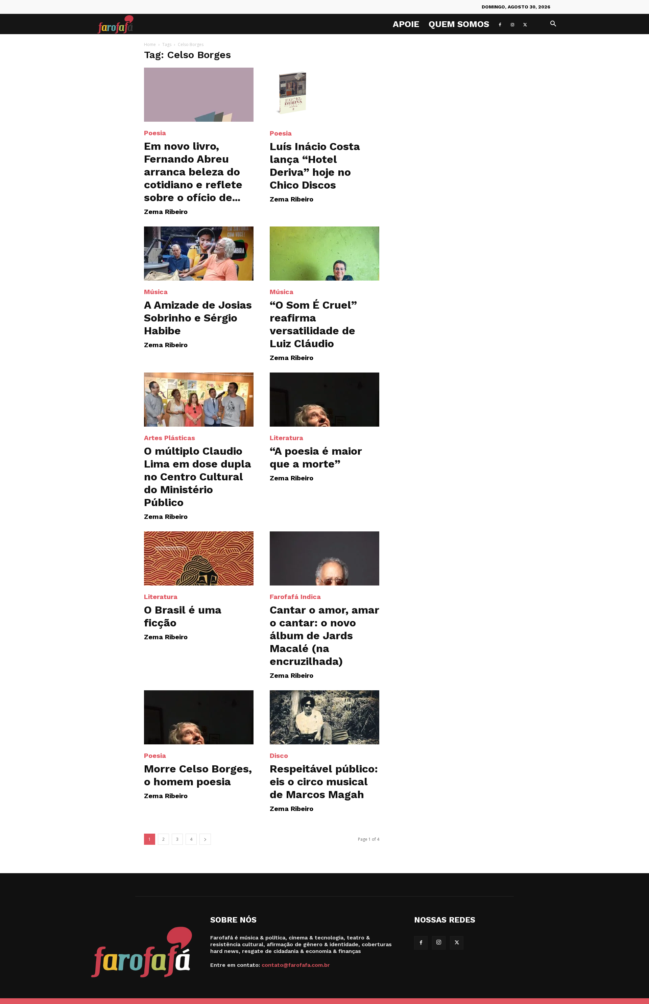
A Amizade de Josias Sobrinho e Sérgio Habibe (198, 317)
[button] (553, 24)
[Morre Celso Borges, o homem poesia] (199, 717)
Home (150, 44)
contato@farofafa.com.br (296, 965)
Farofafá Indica (295, 597)
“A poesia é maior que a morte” (316, 457)
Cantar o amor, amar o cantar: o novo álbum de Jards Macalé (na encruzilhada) (324, 635)
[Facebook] (500, 24)
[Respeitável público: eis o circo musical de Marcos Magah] (324, 717)
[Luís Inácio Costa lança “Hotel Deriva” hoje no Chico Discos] (324, 95)
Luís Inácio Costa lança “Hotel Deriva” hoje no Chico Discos (315, 165)
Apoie (406, 24)
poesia (155, 133)
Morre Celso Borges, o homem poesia (198, 775)
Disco (279, 755)
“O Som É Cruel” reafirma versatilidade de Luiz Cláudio (313, 324)
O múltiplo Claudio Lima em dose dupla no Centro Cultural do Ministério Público (197, 477)
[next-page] (205, 839)
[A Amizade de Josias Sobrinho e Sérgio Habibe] (199, 253)
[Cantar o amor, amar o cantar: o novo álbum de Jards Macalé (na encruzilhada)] (324, 558)
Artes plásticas (169, 438)
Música (156, 292)
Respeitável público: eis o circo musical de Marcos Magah (324, 781)
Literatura (286, 438)
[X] (525, 24)
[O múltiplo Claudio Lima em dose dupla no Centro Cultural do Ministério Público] (199, 400)
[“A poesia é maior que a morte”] (324, 400)
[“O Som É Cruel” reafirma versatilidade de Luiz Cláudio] (324, 253)
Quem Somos (459, 24)
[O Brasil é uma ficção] (199, 558)
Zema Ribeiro (166, 212)
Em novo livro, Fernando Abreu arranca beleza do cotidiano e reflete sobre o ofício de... (193, 172)
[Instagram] (512, 24)
